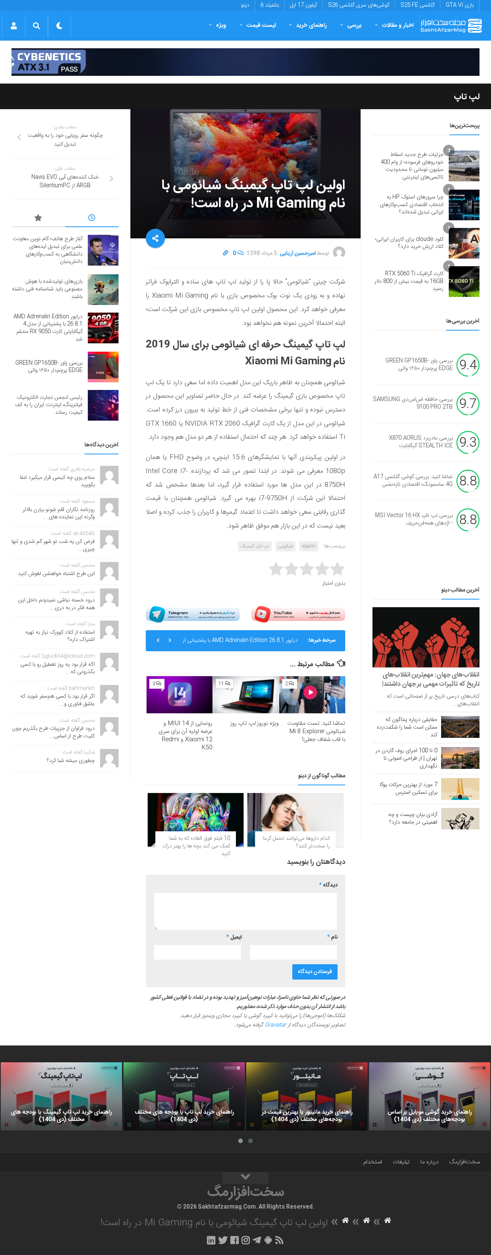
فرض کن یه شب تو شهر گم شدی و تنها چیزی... (53, 545)
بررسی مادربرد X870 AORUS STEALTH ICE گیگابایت (421, 442)
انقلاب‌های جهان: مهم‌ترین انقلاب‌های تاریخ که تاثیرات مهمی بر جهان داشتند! (430, 680)
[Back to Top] (245, 1178)
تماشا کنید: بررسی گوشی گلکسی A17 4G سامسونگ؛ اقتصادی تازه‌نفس (413, 481)
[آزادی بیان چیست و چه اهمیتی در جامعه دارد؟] (460, 818)
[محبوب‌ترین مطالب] (38, 219)
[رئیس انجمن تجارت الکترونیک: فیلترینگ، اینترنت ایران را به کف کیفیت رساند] (103, 405)
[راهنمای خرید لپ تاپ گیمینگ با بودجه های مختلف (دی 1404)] (61, 1096)
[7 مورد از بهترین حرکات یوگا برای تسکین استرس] (460, 789)
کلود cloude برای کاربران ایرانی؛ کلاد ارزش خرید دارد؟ (409, 243)
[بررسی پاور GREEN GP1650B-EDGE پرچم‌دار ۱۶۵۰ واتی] (103, 367)
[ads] (245, 62)
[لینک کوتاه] (225, 253)
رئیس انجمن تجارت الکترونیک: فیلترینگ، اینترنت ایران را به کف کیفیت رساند (48, 405)
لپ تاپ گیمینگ (255, 546)
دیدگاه (328, 885)
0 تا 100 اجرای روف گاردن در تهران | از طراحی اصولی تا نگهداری (406, 758)
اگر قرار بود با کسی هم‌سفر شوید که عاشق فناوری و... (57, 700)
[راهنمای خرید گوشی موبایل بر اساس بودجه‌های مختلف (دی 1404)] (429, 1096)
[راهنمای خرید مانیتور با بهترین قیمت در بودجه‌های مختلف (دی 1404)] (306, 1096)
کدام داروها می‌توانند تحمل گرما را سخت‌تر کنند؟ (296, 842)
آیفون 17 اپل (303, 5)
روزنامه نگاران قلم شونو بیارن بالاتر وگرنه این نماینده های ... (59, 513)
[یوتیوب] (298, 614)
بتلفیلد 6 (269, 5)
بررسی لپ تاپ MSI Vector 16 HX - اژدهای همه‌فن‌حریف (414, 519)
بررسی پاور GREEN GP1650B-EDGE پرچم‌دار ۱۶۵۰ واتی (242, 643)
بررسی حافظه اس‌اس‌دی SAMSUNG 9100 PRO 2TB (413, 403)
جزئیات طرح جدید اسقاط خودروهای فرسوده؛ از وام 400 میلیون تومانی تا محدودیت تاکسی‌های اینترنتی (412, 166)
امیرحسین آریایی (298, 253)
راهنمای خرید (311, 25)
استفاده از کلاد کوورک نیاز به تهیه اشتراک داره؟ (60, 636)
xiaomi (309, 546)
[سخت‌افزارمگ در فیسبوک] (235, 1240)
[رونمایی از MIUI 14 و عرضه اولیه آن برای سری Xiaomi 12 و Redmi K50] (180, 694)
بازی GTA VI (460, 5)
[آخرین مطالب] (92, 219)
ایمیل (234, 937)
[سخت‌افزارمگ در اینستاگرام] (246, 1240)
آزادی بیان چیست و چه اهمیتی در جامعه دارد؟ (412, 818)
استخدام (372, 1162)
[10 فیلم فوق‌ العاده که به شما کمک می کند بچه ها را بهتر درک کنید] (196, 820)
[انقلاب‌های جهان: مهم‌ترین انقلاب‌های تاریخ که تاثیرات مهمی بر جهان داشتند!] (425, 637)
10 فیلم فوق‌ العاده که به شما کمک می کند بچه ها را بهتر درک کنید (196, 846)
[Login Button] (13, 25)
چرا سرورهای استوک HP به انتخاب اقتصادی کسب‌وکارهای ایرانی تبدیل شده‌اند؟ (411, 205)
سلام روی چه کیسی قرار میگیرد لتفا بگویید (57, 481)
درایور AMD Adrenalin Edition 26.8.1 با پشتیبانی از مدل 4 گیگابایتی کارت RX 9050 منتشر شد (47, 328)
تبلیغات (401, 1162)
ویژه (221, 25)
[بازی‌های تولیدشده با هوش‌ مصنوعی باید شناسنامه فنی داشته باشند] (103, 289)
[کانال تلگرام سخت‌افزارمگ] (257, 1240)
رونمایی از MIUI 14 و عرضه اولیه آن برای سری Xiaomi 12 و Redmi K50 (185, 735)
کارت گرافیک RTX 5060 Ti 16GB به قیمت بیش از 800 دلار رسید (408, 281)
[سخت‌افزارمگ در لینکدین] (211, 1240)
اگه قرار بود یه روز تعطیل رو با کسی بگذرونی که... (57, 668)
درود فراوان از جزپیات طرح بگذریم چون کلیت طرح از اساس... (53, 732)
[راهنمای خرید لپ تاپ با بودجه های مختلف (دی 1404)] (184, 1096)
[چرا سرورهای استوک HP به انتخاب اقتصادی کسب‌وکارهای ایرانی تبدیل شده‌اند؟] (464, 205)
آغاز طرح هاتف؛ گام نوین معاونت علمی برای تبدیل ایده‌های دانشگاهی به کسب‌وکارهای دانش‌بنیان (47, 250)
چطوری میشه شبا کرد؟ (71, 760)
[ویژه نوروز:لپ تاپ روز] (246, 694)
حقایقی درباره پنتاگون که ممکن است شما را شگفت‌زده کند (407, 727)
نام (332, 937)
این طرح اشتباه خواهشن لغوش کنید (56, 573)
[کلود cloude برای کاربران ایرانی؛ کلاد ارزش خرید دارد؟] (464, 243)
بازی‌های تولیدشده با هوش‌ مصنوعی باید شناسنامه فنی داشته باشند (47, 289)
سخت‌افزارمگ (464, 1162)
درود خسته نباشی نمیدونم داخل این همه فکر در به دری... (56, 604)
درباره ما (429, 1162)
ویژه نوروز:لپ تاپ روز (254, 723)
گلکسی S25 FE (417, 5)
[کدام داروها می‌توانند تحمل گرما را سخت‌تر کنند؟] (295, 820)
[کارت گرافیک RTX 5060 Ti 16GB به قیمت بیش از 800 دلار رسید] (464, 281)
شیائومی (285, 546)
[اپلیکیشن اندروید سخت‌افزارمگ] (268, 1240)
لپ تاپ (466, 97)
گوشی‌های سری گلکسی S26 (358, 5)
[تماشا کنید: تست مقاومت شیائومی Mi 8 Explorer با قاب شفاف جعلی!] (312, 694)
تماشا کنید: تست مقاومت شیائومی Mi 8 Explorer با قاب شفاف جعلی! (316, 731)
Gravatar (275, 1025)
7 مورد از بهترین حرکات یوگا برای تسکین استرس (408, 788)
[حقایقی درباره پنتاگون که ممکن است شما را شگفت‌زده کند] (460, 726)
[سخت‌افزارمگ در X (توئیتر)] (222, 1240)
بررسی (354, 25)
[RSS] (279, 1240)
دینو (245, 5)
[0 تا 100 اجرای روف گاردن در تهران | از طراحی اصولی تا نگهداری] (460, 757)
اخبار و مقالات (398, 25)
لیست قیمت (261, 25)
